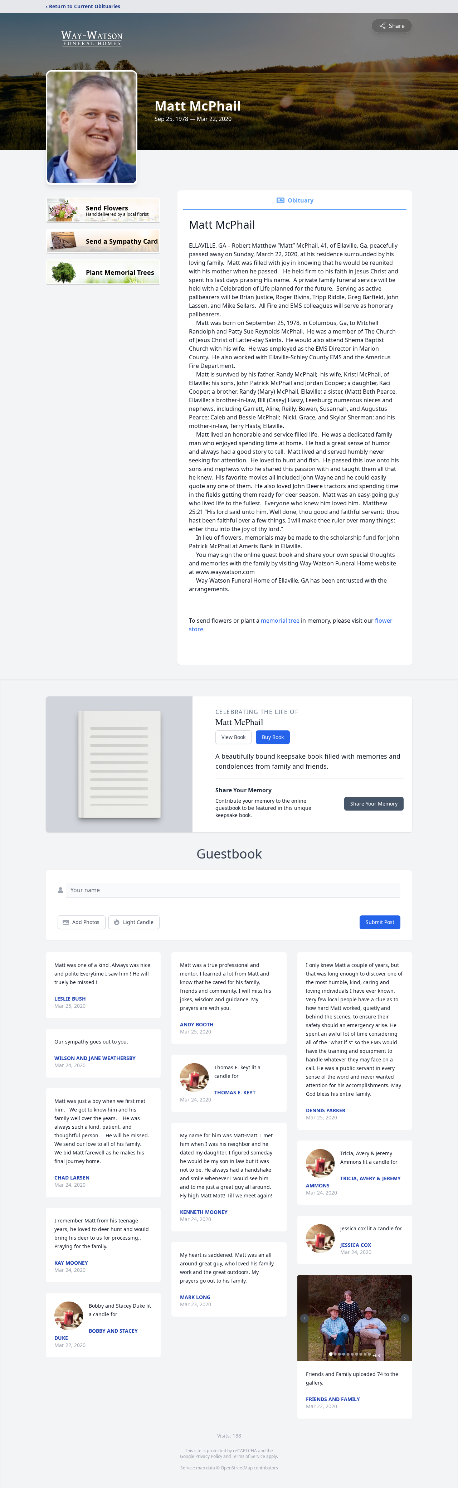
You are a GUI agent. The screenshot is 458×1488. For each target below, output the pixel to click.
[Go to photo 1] (331, 1354)
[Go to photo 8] (361, 1354)
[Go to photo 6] (352, 1354)
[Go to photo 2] (335, 1354)
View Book (233, 737)
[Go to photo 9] (365, 1354)
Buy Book (273, 737)
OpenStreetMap (237, 1468)
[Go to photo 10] (369, 1354)
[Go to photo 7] (356, 1354)
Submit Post (380, 922)
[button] (354, 1318)
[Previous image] (304, 1318)
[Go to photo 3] (339, 1354)
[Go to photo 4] (343, 1354)
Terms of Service (248, 1456)
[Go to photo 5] (348, 1354)
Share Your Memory (374, 803)
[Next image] (405, 1318)
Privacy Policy (208, 1456)
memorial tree (280, 620)
